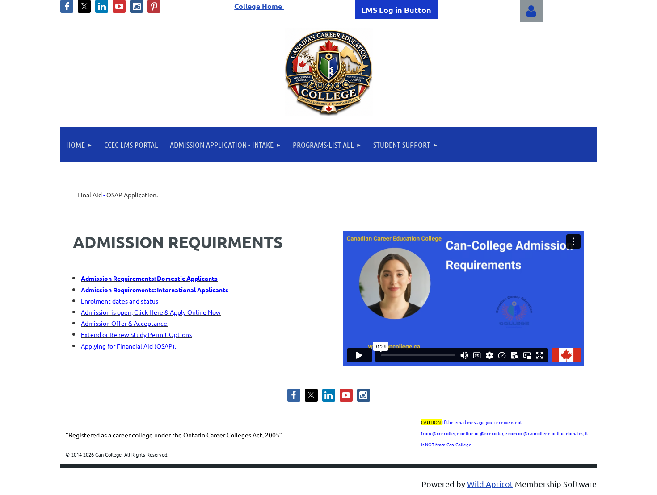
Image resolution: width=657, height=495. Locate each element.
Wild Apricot (490, 483)
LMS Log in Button (396, 9)
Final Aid (89, 195)
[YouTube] (119, 6)
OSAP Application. (132, 195)
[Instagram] (136, 6)
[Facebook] (66, 6)
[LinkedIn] (101, 6)
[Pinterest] (153, 6)
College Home (259, 6)
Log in (531, 11)
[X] (84, 6)
